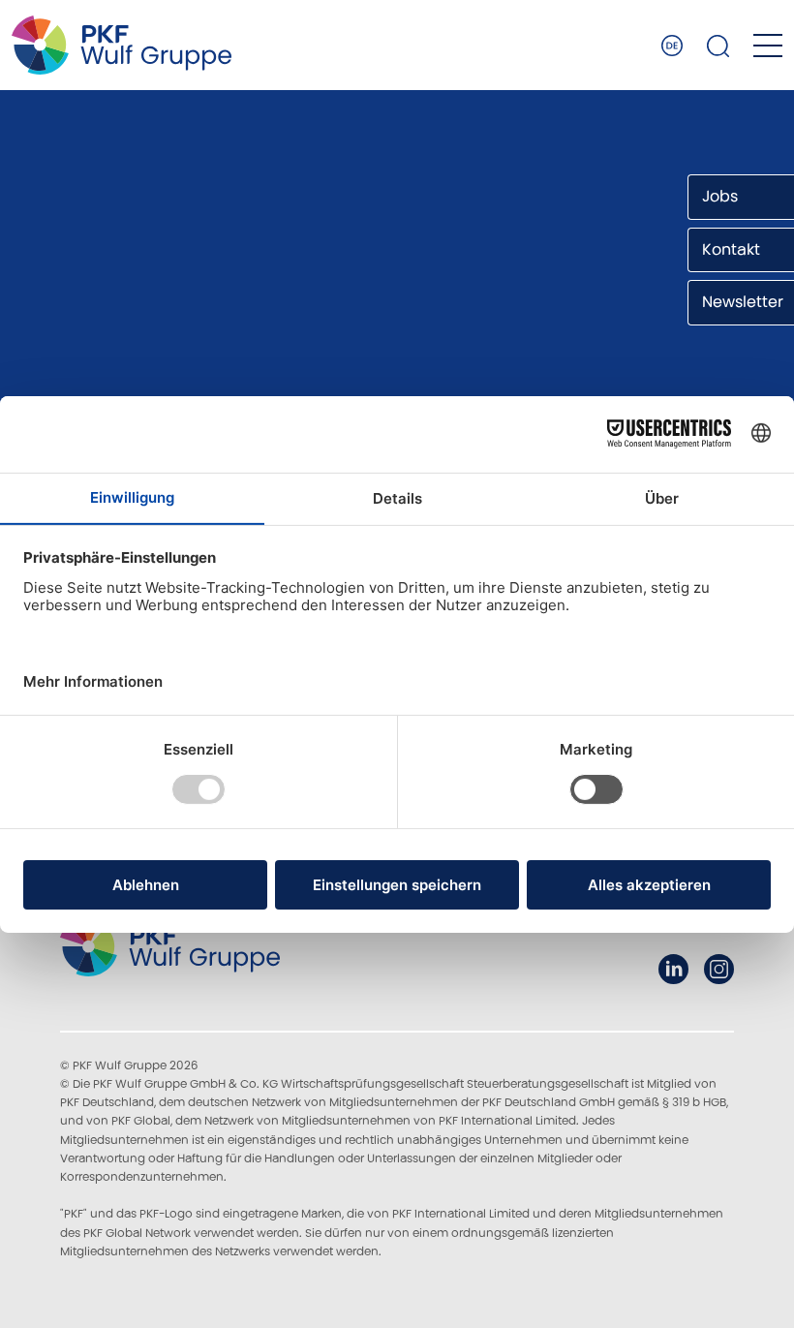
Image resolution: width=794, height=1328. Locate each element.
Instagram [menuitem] (719, 969)
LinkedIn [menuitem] (673, 969)
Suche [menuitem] (718, 45)
